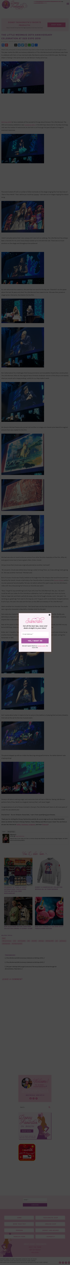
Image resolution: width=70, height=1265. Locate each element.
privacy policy (42, 646)
